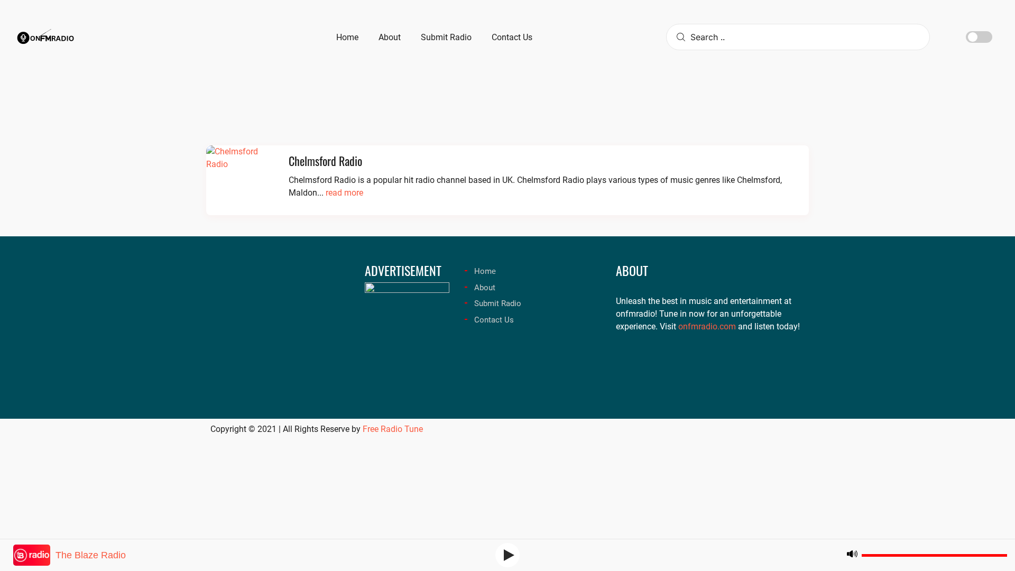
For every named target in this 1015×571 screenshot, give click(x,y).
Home (485, 271)
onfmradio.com (707, 326)
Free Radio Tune (393, 429)
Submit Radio (497, 303)
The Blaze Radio (91, 555)
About (484, 287)
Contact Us (494, 320)
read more (344, 193)
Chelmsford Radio (325, 160)
